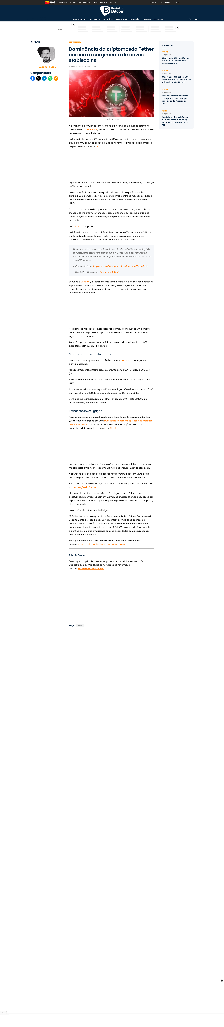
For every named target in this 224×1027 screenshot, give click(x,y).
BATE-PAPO (165, 2)
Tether (80, 626)
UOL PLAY (104, 2)
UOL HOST (77, 2)
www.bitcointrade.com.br (91, 568)
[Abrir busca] (190, 19)
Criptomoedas (75, 42)
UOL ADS (113, 2)
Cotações (107, 19)
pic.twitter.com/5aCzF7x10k (134, 266)
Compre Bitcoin (79, 19)
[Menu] (196, 19)
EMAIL (177, 2)
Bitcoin (147, 19)
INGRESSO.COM (65, 2)
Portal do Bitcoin (112, 11)
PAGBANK (86, 2)
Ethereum (158, 19)
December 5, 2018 (109, 272)
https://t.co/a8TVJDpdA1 (106, 266)
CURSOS (95, 2)
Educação (134, 19)
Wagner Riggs (47, 67)
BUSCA (153, 2)
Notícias (94, 19)
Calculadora (121, 19)
